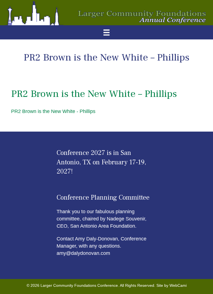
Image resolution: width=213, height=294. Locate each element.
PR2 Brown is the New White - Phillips (53, 111)
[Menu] (106, 32)
